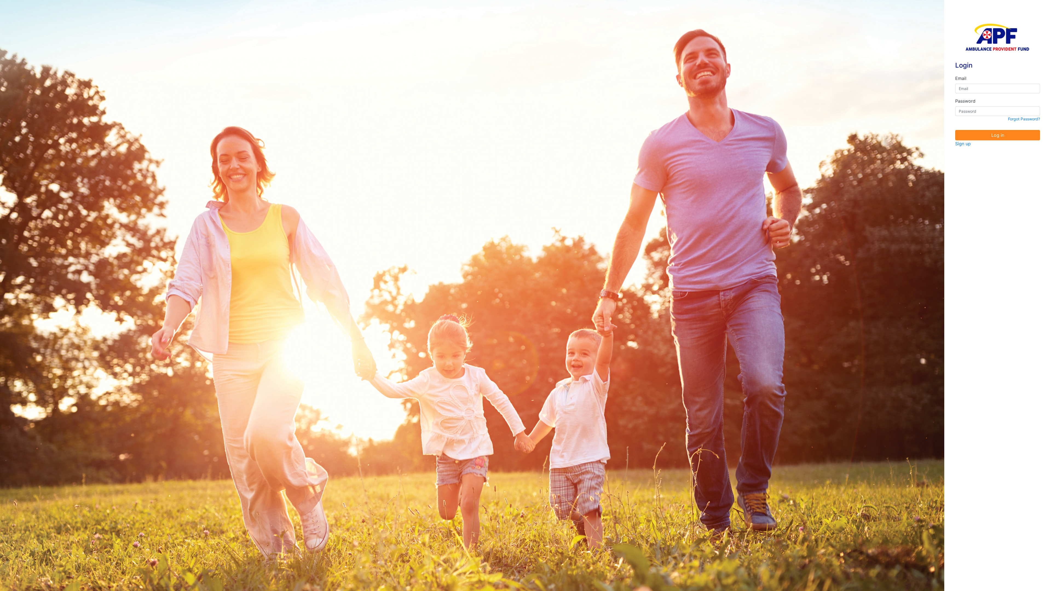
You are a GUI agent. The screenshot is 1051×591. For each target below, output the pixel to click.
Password (965, 101)
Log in (997, 135)
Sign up (963, 143)
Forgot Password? (1024, 119)
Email (960, 78)
